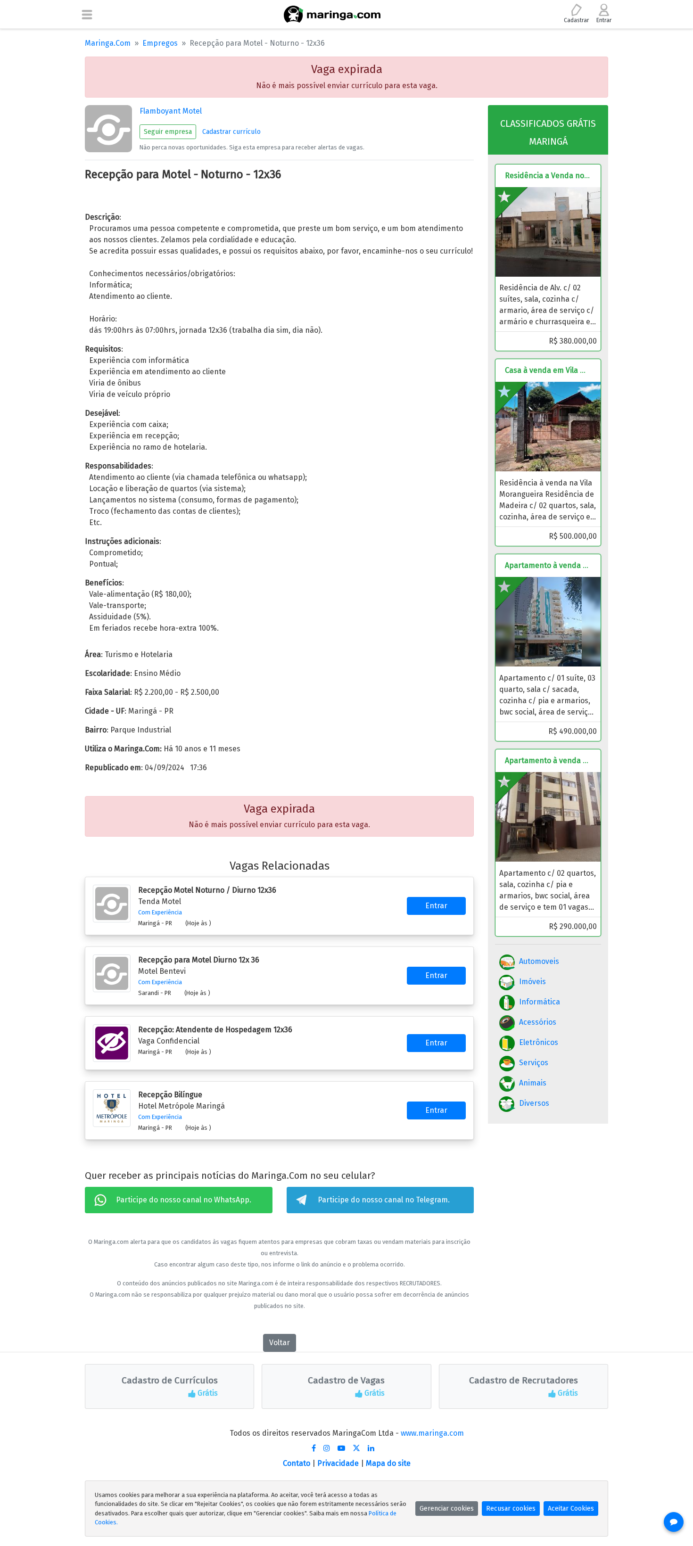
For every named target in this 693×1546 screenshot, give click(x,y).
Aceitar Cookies (571, 1509)
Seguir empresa (168, 132)
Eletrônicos (538, 1042)
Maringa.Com (108, 43)
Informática (539, 1001)
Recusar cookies (511, 1509)
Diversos (534, 1103)
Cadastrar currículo (231, 132)
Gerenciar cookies (447, 1509)
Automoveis (539, 961)
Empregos (160, 43)
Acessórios (537, 1022)
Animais (532, 1082)
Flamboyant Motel (171, 111)
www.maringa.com (432, 1433)
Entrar (436, 905)
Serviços (533, 1062)
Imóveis (532, 981)
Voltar (279, 1342)
